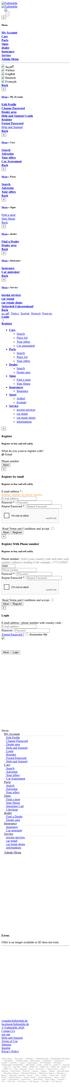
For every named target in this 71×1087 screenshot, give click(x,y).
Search (21, 333)
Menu (5, 96)
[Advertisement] (35, 691)
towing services (26, 409)
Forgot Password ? (13, 634)
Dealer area (23, 372)
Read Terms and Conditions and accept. (26, 528)
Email (7, 454)
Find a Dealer (14, 816)
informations (24, 421)
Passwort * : (9, 502)
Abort (6, 465)
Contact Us (8, 1031)
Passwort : (8, 630)
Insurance (22, 391)
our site (6, 1034)
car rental (22, 413)
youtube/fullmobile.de (15, 1020)
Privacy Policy (10, 1051)
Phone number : (35, 560)
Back (5, 222)
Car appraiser (13, 830)
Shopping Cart (14, 806)
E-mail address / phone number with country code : (32, 622)
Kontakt (21, 402)
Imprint (6, 1048)
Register (17, 532)
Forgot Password (16, 758)
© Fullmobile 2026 (13, 1027)
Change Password (16, 741)
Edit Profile (12, 737)
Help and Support (12, 127)
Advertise (11, 771)
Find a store (9, 214)
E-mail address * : (22, 493)
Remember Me (38, 634)
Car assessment (26, 345)
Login (16, 652)
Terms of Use (10, 1041)
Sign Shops (8, 218)
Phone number (10, 461)
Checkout (11, 809)
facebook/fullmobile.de (15, 1024)
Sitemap (6, 1044)
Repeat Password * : (14, 506)
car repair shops (26, 417)
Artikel (21, 398)
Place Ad (22, 337)
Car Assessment (15, 778)
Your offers (23, 341)
